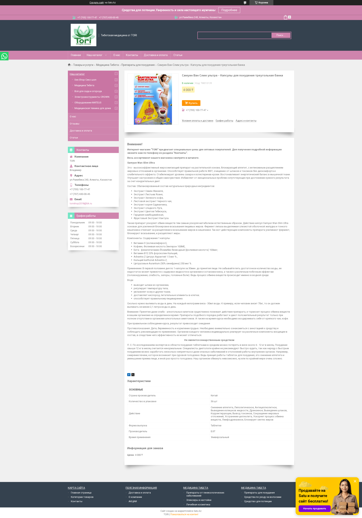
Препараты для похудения (138, 64)
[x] (132, 375)
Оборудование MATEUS (87, 102)
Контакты (132, 55)
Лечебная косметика (198, 504)
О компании (135, 497)
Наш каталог (94, 55)
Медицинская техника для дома (92, 108)
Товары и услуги (83, 64)
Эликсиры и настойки (198, 500)
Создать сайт (97, 2)
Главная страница (81, 492)
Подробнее (229, 10)
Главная (76, 55)
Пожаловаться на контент (184, 514)
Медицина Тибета (107, 64)
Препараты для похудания (259, 492)
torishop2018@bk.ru (81, 203)
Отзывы (74, 123)
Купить (193, 103)
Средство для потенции (258, 501)
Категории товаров (82, 497)
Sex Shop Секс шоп (85, 79)
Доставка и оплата (156, 55)
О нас (116, 55)
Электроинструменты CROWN (91, 96)
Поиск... (280, 35)
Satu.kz (198, 511)
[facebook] (128, 375)
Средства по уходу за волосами (262, 497)
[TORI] (83, 35)
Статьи (177, 55)
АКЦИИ (133, 501)
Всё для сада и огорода (88, 91)
